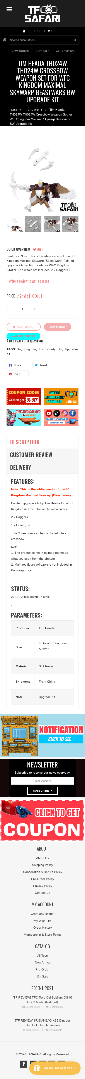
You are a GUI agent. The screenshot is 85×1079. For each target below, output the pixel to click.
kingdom (30, 349)
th (60, 349)
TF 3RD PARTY (33, 109)
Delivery (20, 467)
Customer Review (31, 454)
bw (19, 349)
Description (25, 442)
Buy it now (57, 326)
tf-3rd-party (47, 349)
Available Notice (23, 336)
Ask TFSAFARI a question (25, 341)
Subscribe (41, 790)
